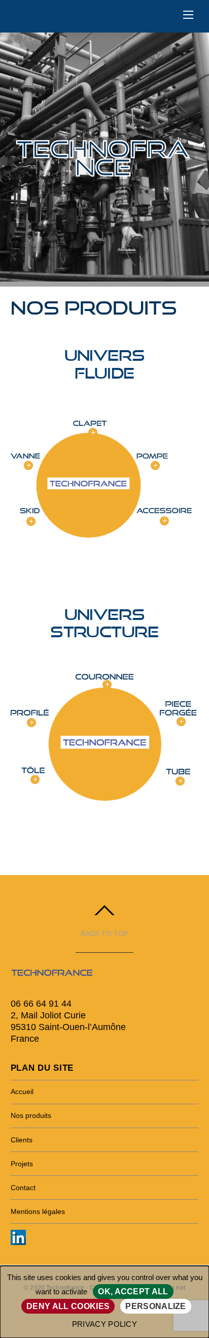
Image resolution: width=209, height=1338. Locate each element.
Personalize (155, 1306)
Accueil (22, 1091)
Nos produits (31, 1115)
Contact (23, 1188)
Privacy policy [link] (104, 1324)
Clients (21, 1140)
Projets (22, 1164)
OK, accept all (133, 1291)
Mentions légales (38, 1211)
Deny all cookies (68, 1306)
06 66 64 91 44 (41, 1004)
